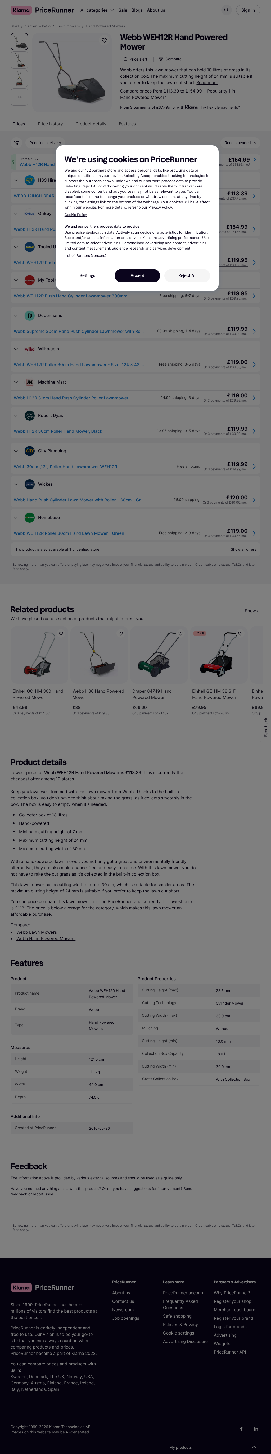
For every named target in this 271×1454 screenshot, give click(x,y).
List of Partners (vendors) (85, 256)
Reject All (187, 275)
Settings (87, 275)
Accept (137, 275)
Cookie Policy (76, 215)
